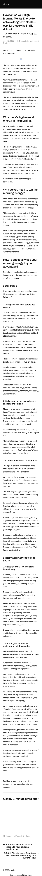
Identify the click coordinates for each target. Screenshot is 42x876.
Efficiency (8, 836)
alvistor (6, 4)
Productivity (24, 41)
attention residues (13, 179)
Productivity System (23, 836)
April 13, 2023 (8, 41)
